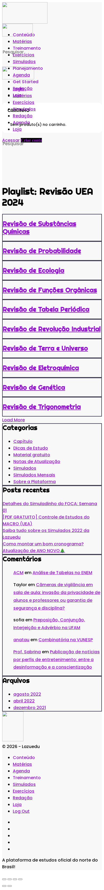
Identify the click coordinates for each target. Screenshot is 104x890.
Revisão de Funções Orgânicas (50, 290)
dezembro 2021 (29, 708)
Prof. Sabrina (27, 652)
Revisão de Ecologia (33, 270)
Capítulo (23, 441)
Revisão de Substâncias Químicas (39, 227)
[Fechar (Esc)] (20, 879)
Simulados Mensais (34, 475)
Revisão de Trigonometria (42, 407)
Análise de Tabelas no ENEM (62, 573)
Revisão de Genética (34, 387)
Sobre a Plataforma (34, 482)
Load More (13, 420)
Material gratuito (31, 455)
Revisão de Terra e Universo (45, 348)
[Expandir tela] (9, 879)
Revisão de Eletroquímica (41, 368)
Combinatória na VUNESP (65, 640)
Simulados (24, 468)
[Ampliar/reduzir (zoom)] (4, 879)
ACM (18, 573)
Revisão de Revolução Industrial (52, 329)
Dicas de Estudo (30, 448)
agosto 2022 (27, 694)
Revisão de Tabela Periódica (46, 309)
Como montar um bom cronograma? (43, 544)
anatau (21, 640)
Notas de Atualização (36, 461)
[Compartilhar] (15, 879)
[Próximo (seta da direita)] (9, 886)
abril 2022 (24, 701)
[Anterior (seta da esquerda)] (4, 886)
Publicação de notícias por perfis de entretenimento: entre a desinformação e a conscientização (56, 659)
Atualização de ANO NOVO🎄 (34, 551)
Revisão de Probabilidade (42, 251)
